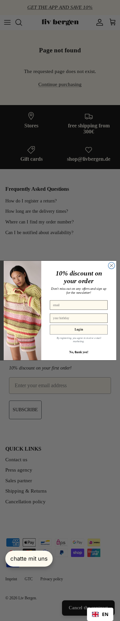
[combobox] (100, 614)
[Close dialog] (111, 265)
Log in (79, 329)
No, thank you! (78, 352)
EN (105, 614)
